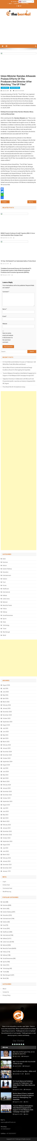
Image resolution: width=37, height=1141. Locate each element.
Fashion (5, 579)
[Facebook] (18, 189)
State (4, 622)
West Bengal (6, 632)
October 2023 (6, 798)
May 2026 (5, 695)
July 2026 (5, 688)
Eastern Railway (7, 569)
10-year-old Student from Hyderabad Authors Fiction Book (18, 261)
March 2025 (6, 741)
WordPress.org (7, 891)
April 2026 (5, 698)
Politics (5, 608)
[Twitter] (18, 191)
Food (4, 582)
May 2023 (5, 814)
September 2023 (7, 801)
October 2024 (6, 758)
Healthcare (6, 588)
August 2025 (6, 725)
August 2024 (6, 765)
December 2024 (7, 751)
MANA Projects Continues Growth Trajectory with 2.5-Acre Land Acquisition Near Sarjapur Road (18, 234)
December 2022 (7, 831)
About (10, 3)
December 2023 (7, 791)
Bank (4, 559)
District (5, 565)
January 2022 (7, 861)
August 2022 (6, 844)
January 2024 (7, 788)
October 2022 (6, 838)
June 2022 (6, 851)
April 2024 (5, 778)
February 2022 (7, 858)
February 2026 (7, 705)
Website (5, 323)
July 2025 (5, 728)
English (23, 1)
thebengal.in (26, 1056)
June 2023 (6, 811)
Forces (4, 585)
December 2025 (7, 711)
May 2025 (5, 735)
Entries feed (6, 885)
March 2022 (6, 854)
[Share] (18, 197)
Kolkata (5, 595)
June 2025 (6, 731)
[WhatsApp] (18, 194)
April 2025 (5, 738)
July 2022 (5, 848)
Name (5, 309)
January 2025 (7, 748)
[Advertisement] (18, 33)
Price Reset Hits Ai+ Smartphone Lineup (14, 387)
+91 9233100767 (11, 1133)
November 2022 (7, 834)
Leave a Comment (19, 90)
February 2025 (7, 745)
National (5, 602)
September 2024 (7, 761)
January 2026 (7, 708)
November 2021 (7, 868)
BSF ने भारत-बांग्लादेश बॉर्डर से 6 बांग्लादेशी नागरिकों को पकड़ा (24, 1063)
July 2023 (5, 808)
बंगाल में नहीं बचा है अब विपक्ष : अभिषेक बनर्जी (24, 1071)
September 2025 (7, 721)
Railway (5, 612)
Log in (4, 881)
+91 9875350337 (5, 1129)
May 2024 (5, 775)
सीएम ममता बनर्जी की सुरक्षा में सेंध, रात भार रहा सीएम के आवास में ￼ (24, 1053)
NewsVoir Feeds (15, 87)
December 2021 (7, 864)
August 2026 (6, 685)
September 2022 (7, 841)
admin (28, 1074)
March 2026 (6, 701)
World (4, 635)
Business (5, 562)
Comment (6, 291)
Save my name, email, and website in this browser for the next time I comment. (8, 337)
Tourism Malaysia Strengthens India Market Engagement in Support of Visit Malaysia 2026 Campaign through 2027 (19, 374)
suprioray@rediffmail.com (8, 1122)
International (6, 592)
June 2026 (6, 691)
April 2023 (5, 818)
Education (5, 572)
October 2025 (6, 718)
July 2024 (5, 768)
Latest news (5, 87)
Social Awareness (8, 615)
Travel (4, 628)
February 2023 (7, 824)
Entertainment (7, 575)
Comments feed (7, 888)
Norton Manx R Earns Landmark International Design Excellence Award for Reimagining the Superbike (17, 369)
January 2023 (7, 828)
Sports (4, 618)
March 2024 (6, 781)
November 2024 (7, 755)
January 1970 (7, 871)
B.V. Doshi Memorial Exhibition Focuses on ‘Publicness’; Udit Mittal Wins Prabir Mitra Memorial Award (19, 363)
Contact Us (16, 3)
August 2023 (6, 805)
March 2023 (6, 821)
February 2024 (7, 785)
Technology (6, 625)
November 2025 (7, 715)
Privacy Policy (25, 3)
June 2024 (6, 771)
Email (5, 316)
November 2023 (7, 795)
